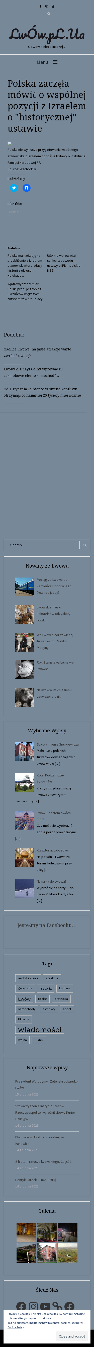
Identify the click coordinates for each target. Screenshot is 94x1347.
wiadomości (39, 1030)
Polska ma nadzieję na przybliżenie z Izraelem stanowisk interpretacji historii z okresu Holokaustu (25, 265)
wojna (22, 1040)
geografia (25, 988)
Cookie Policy (16, 1327)
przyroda (61, 999)
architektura (28, 978)
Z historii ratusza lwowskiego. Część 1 (43, 1161)
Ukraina (23, 1019)
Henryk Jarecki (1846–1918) (35, 1180)
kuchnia (64, 988)
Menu (42, 62)
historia (46, 988)
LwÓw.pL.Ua (47, 34)
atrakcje (52, 978)
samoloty (49, 1009)
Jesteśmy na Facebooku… (47, 925)
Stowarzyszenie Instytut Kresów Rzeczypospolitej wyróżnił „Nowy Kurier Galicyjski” (45, 1112)
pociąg (42, 999)
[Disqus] (47, 474)
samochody (26, 1009)
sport (67, 1009)
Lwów (24, 999)
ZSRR (38, 1040)
